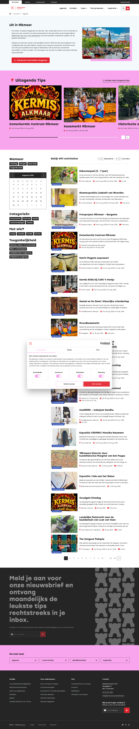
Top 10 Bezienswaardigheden (20, 684)
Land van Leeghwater (17, 691)
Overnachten (48, 660)
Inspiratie (112, 8)
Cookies (32, 725)
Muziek (35, 219)
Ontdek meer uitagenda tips (117, 80)
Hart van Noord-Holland (49, 684)
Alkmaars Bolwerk (47, 694)
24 (18, 201)
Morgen (23, 164)
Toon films (126, 159)
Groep (12, 234)
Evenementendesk (47, 687)
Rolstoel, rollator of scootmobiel (22, 245)
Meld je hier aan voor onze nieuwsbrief (26, 36)
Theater (30, 223)
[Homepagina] (10, 13)
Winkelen (12, 694)
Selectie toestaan (69, 384)
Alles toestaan (96, 384)
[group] (35, 108)
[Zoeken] (123, 8)
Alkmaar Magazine (47, 701)
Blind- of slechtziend (18, 249)
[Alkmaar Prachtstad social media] (122, 725)
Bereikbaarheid (79, 660)
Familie (29, 234)
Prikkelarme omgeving (19, 257)
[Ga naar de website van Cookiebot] (101, 343)
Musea (11, 698)
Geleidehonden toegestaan (20, 253)
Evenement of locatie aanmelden (52, 691)
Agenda (63, 8)
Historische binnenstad (17, 687)
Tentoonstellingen (17, 223)
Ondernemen (40, 2)
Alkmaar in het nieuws (79, 694)
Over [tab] (97, 350)
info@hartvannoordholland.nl (113, 696)
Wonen (27, 2)
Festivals (26, 219)
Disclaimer (53, 725)
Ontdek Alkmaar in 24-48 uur (20, 701)
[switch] (59, 376)
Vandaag (13, 164)
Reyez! (23, 725)
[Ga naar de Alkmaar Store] (128, 8)
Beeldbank (75, 691)
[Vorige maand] (12, 175)
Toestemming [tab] (41, 350)
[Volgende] (119, 558)
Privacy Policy (42, 725)
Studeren (54, 2)
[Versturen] (43, 634)
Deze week (32, 164)
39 (115, 558)
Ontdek (73, 8)
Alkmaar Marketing (47, 698)
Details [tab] (69, 350)
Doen (83, 8)
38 (111, 558)
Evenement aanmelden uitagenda (32, 60)
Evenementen (15, 219)
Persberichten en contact (81, 684)
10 (102, 558)
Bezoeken (15, 2)
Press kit (74, 687)
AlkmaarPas (108, 159)
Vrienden (21, 234)
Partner (38, 234)
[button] (125, 2)
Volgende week (16, 168)
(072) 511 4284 (107, 692)
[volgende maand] (43, 175)
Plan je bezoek (96, 8)
